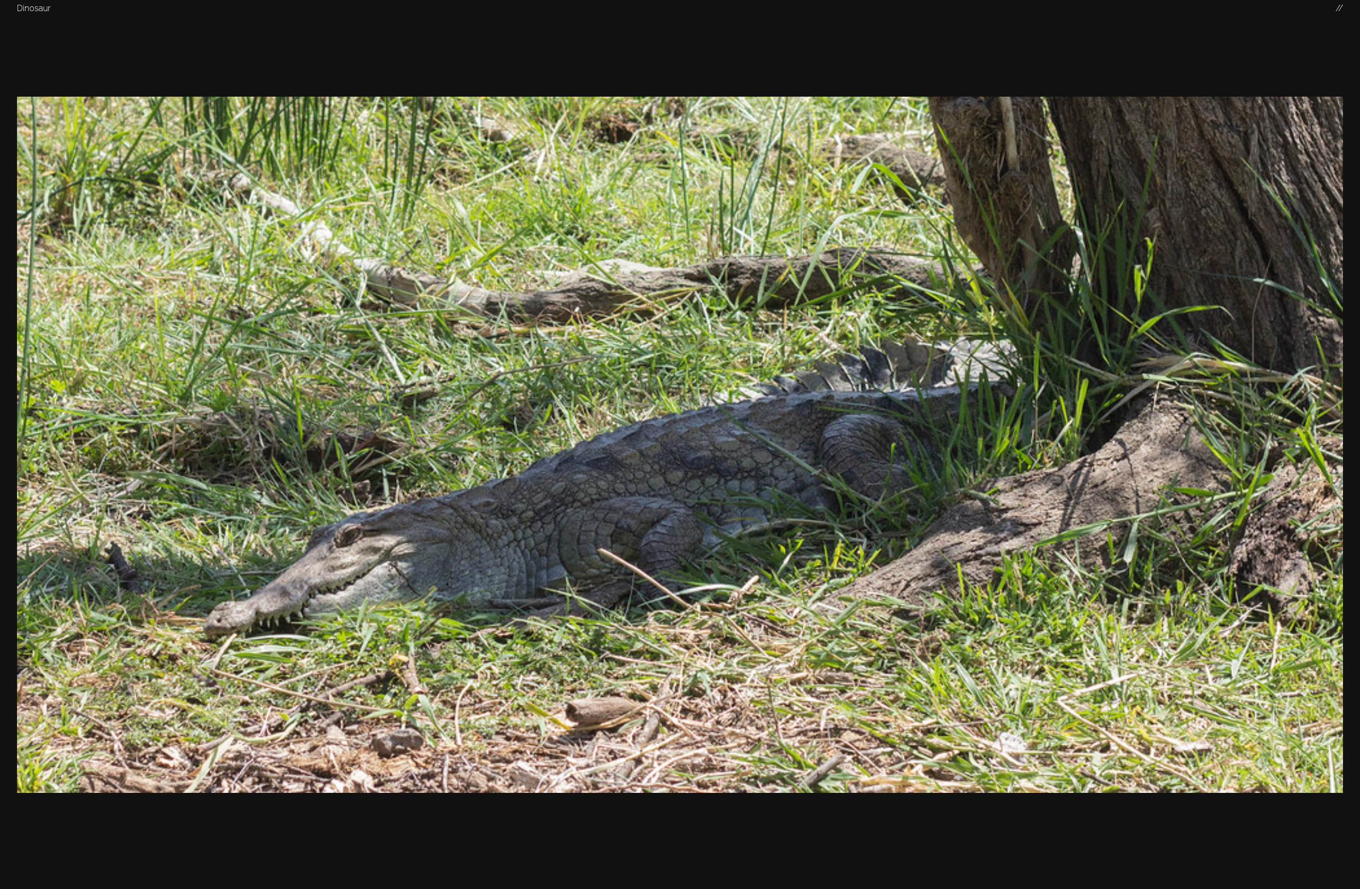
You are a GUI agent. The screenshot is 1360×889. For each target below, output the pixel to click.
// (1339, 8)
